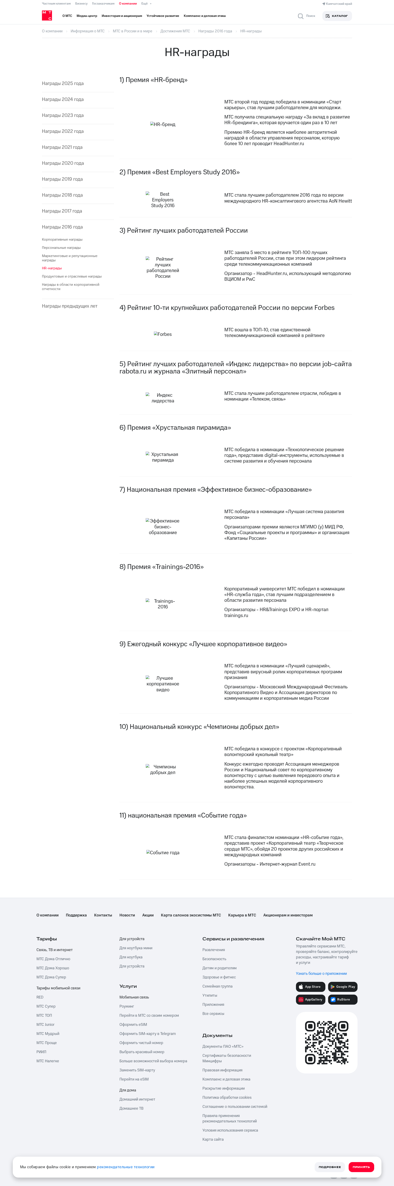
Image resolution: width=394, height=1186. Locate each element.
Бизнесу (81, 3)
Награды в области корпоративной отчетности (70, 286)
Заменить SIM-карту (137, 1070)
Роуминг (126, 1006)
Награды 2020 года (63, 163)
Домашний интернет (137, 1099)
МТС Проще (46, 1043)
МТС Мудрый (47, 1034)
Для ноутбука (131, 957)
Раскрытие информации (223, 1088)
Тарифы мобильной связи (58, 988)
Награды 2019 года (62, 179)
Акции (148, 915)
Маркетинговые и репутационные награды (69, 258)
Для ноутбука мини (135, 948)
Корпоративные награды (62, 239)
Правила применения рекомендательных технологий (229, 1118)
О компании (128, 3)
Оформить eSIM (133, 1024)
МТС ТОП (44, 1015)
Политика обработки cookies (226, 1097)
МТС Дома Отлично (53, 959)
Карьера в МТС (242, 915)
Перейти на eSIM (134, 1079)
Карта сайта (213, 1139)
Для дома (127, 1090)
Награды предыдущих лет (69, 306)
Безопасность (214, 959)
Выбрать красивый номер (141, 1052)
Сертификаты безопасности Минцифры (226, 1058)
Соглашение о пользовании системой (234, 1106)
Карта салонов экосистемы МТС (191, 915)
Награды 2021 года (62, 147)
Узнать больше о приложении (321, 973)
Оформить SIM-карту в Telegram (147, 1034)
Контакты (103, 915)
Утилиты (209, 995)
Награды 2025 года (63, 83)
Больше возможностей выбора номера (153, 1061)
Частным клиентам (56, 3)
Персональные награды (61, 247)
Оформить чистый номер (141, 1043)
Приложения (213, 1004)
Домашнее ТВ (131, 1108)
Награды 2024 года (63, 99)
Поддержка (76, 915)
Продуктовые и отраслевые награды (72, 276)
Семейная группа (217, 986)
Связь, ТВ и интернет (54, 950)
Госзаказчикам (103, 3)
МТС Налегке (47, 1061)
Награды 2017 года (62, 211)
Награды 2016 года (62, 227)
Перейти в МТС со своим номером (149, 1015)
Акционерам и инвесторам (288, 915)
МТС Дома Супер (51, 977)
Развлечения (213, 950)
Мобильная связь (134, 997)
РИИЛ (41, 1052)
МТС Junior (45, 1024)
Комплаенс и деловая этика (226, 1079)
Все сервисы (213, 1013)
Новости (127, 915)
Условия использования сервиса (230, 1130)
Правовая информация (222, 1070)
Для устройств (132, 939)
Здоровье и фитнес (219, 977)
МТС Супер (46, 1006)
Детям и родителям (219, 968)
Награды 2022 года (63, 131)
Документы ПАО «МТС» (223, 1046)
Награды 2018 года (62, 195)
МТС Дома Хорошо (52, 968)
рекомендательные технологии (126, 1167)
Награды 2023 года (63, 115)
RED (39, 997)
